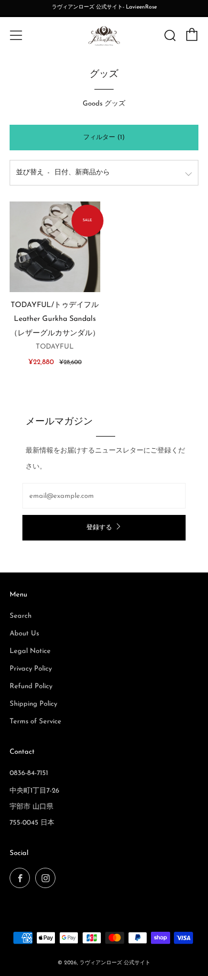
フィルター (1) (104, 137)
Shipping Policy (33, 703)
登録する (99, 528)
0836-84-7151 (29, 773)
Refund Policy (31, 686)
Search (20, 615)
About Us (24, 633)
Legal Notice (30, 651)
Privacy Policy (31, 668)
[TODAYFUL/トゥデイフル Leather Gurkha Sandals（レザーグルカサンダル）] (55, 246)
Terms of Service (35, 721)
